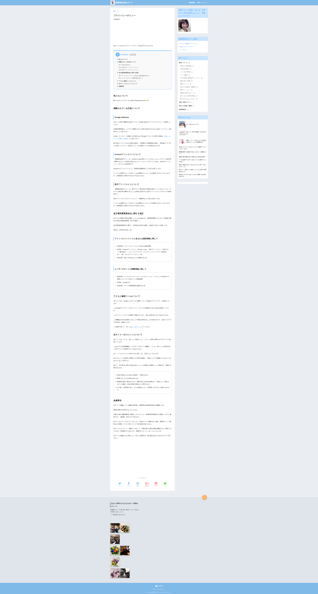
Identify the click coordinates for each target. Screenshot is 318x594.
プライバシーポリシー (159, 589)
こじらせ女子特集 (186, 72)
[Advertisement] (142, 33)
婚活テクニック (185, 84)
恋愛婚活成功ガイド (124, 2)
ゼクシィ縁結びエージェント (189, 43)
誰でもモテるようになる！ (188, 99)
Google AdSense (124, 65)
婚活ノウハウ (184, 62)
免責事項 (120, 86)
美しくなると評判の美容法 (188, 96)
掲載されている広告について (126, 62)
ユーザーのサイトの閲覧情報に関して (131, 78)
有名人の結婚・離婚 (186, 106)
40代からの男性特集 (186, 66)
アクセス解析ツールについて (126, 81)
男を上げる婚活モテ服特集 (188, 87)
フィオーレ (183, 50)
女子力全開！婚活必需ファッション (191, 78)
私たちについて (122, 59)
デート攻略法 (185, 75)
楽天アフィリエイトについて (128, 69)
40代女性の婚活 (185, 69)
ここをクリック (137, 327)
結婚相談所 (192, 2)
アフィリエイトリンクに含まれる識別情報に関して (134, 75)
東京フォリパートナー (187, 46)
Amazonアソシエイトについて (128, 67)
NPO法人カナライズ (119, 514)
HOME (160, 586)
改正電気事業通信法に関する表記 (128, 72)
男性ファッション (202, 2)
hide (133, 55)
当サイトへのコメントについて (127, 83)
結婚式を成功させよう (187, 93)
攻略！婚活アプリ (185, 102)
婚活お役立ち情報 (186, 81)
